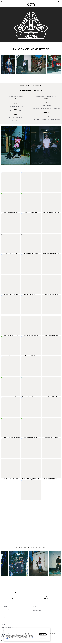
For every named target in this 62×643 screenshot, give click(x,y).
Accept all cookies (43, 634)
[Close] (59, 633)
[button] (3, 635)
